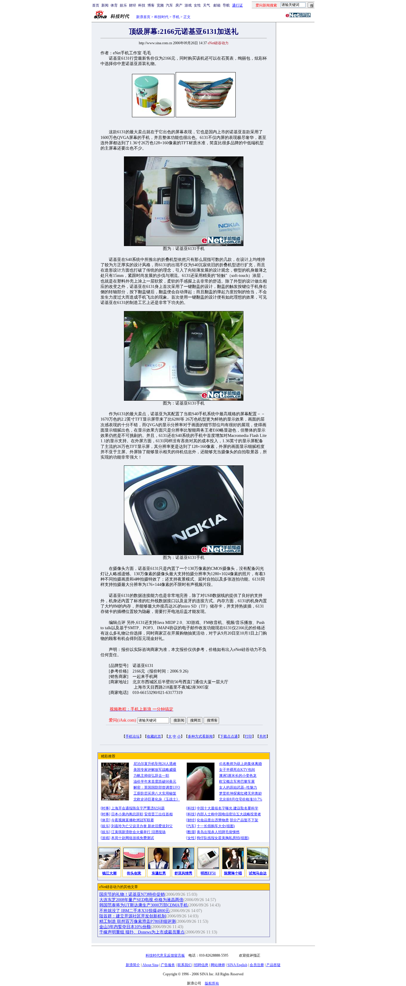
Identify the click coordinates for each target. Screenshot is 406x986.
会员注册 (257, 965)
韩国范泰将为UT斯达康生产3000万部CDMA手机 (143, 905)
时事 (105, 808)
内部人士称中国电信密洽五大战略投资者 (229, 814)
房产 (178, 5)
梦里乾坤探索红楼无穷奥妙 (240, 793)
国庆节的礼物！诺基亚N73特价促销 (132, 894)
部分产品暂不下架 (244, 820)
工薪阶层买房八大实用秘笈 (154, 793)
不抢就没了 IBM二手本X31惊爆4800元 (134, 911)
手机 (176, 17)
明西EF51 (208, 873)
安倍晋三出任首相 (158, 814)
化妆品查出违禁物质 (213, 820)
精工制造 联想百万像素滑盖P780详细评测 (137, 921)
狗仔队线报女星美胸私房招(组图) (223, 838)
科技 (141, 5)
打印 (248, 736)
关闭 (262, 736)
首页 (95, 5)
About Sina (150, 965)
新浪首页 (143, 17)
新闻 (104, 5)
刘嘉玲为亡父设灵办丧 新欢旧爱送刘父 (142, 826)
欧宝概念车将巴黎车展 (237, 781)
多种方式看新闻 (200, 736)
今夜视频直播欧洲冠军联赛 (132, 820)
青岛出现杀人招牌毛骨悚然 (218, 832)
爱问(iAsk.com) (122, 720)
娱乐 (123, 5)
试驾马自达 (258, 873)
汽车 (169, 5)
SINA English (237, 965)
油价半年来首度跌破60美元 (154, 781)
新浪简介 (133, 965)
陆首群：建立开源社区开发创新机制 (132, 916)
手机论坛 (132, 736)
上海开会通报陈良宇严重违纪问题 (138, 808)
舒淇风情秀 (183, 873)
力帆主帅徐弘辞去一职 (151, 775)
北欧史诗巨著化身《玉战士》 (156, 799)
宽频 (160, 5)
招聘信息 (201, 965)
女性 (197, 5)
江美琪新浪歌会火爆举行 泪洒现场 (138, 832)
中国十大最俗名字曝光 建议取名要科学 (227, 808)
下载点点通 (229, 736)
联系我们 (184, 965)
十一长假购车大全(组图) (216, 826)
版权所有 (212, 983)
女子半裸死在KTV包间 (237, 770)
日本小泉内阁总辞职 (127, 814)
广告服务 (168, 965)
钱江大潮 (109, 873)
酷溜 (191, 832)
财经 (132, 5)
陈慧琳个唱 (233, 873)
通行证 (237, 5)
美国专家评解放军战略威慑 (154, 770)
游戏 (188, 5)
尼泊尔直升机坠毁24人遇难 (154, 764)
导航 (226, 5)
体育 (114, 5)
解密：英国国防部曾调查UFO (156, 787)
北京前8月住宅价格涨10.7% (240, 799)
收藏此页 (154, 736)
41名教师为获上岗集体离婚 (240, 764)
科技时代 (161, 17)
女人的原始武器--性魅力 (238, 787)
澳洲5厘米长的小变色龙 (237, 775)
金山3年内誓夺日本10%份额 (125, 927)
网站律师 (218, 965)
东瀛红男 (159, 873)
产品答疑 (273, 965)
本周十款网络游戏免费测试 (132, 838)
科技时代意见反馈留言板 (165, 955)
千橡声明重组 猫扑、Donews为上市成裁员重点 (142, 932)
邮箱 (217, 5)
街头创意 (134, 873)
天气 (206, 5)
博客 (151, 5)
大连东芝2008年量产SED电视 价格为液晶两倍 (141, 900)
